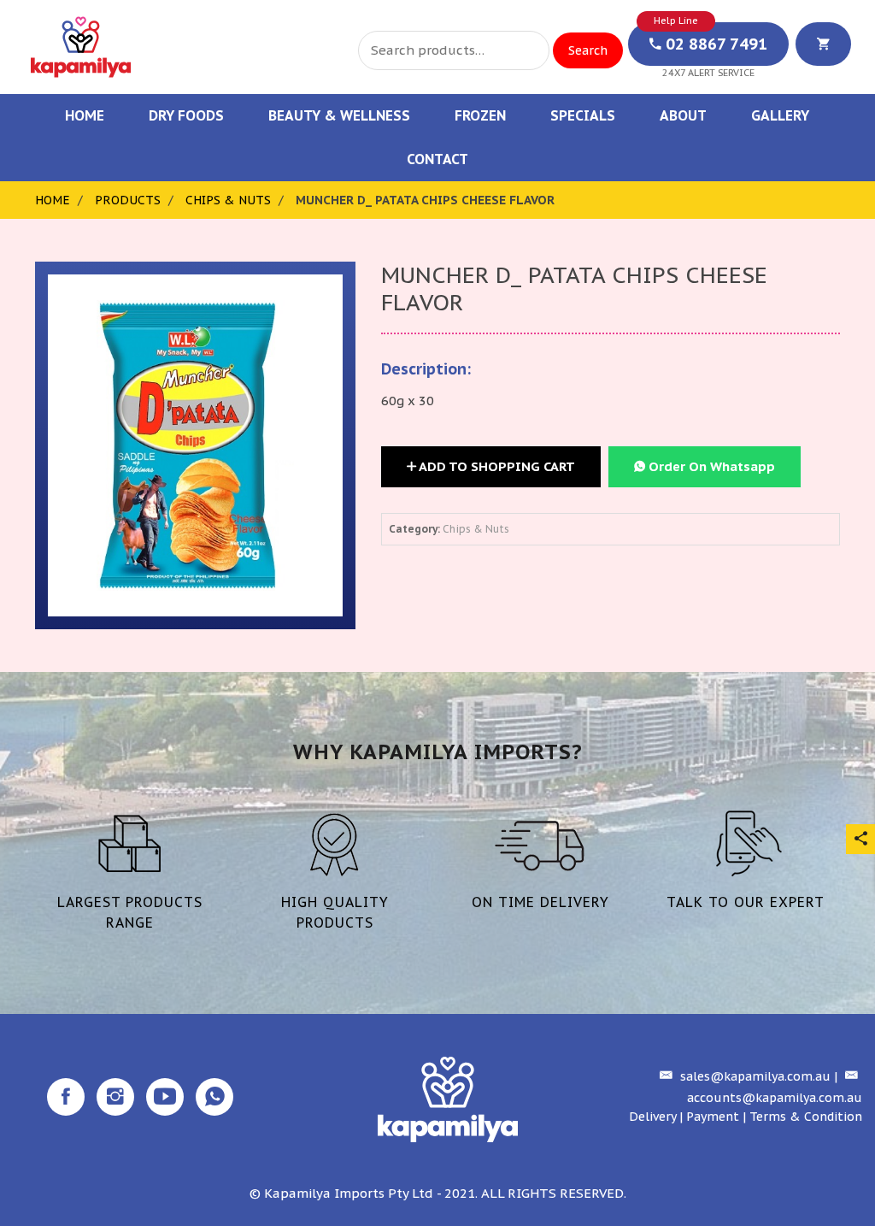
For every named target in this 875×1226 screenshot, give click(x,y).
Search (588, 50)
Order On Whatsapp (710, 466)
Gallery (780, 115)
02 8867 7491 (714, 44)
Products (128, 200)
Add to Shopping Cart (495, 466)
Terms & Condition (805, 1116)
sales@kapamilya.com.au (754, 1076)
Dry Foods (186, 115)
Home (84, 115)
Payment (712, 1116)
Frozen (480, 115)
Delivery (652, 1116)
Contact (437, 159)
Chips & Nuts (228, 200)
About (683, 115)
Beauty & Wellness (339, 115)
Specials (582, 115)
